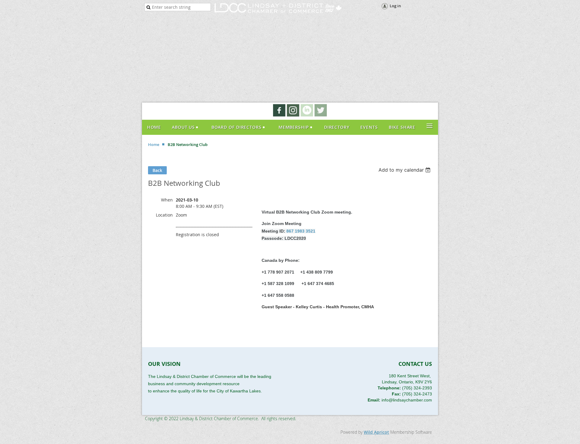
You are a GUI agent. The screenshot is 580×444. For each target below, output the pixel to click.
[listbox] (405, 169)
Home (153, 144)
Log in (395, 5)
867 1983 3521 (300, 231)
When (167, 200)
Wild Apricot (376, 432)
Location (164, 215)
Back (157, 170)
